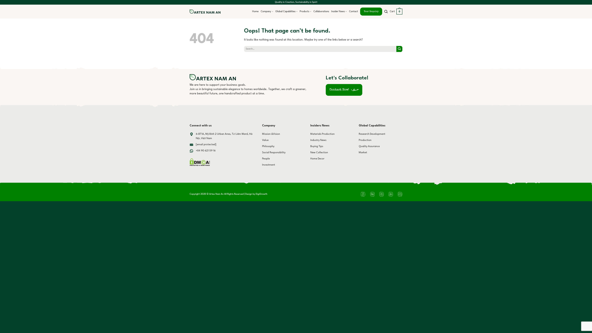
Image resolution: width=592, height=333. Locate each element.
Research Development (372, 134)
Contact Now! (339, 89)
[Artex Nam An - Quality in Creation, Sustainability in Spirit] (205, 12)
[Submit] (399, 49)
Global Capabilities (285, 11)
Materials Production (322, 134)
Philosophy (268, 146)
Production (365, 140)
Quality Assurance (369, 146)
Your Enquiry (371, 11)
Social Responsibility (274, 152)
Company (266, 11)
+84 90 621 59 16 (206, 150)
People (266, 158)
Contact (353, 11)
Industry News (318, 140)
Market (363, 152)
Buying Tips (316, 146)
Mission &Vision (271, 134)
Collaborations (321, 11)
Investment (268, 165)
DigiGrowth (261, 194)
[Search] (386, 11)
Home (255, 11)
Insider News (338, 11)
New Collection (319, 152)
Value (265, 140)
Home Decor (317, 158)
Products (304, 11)
